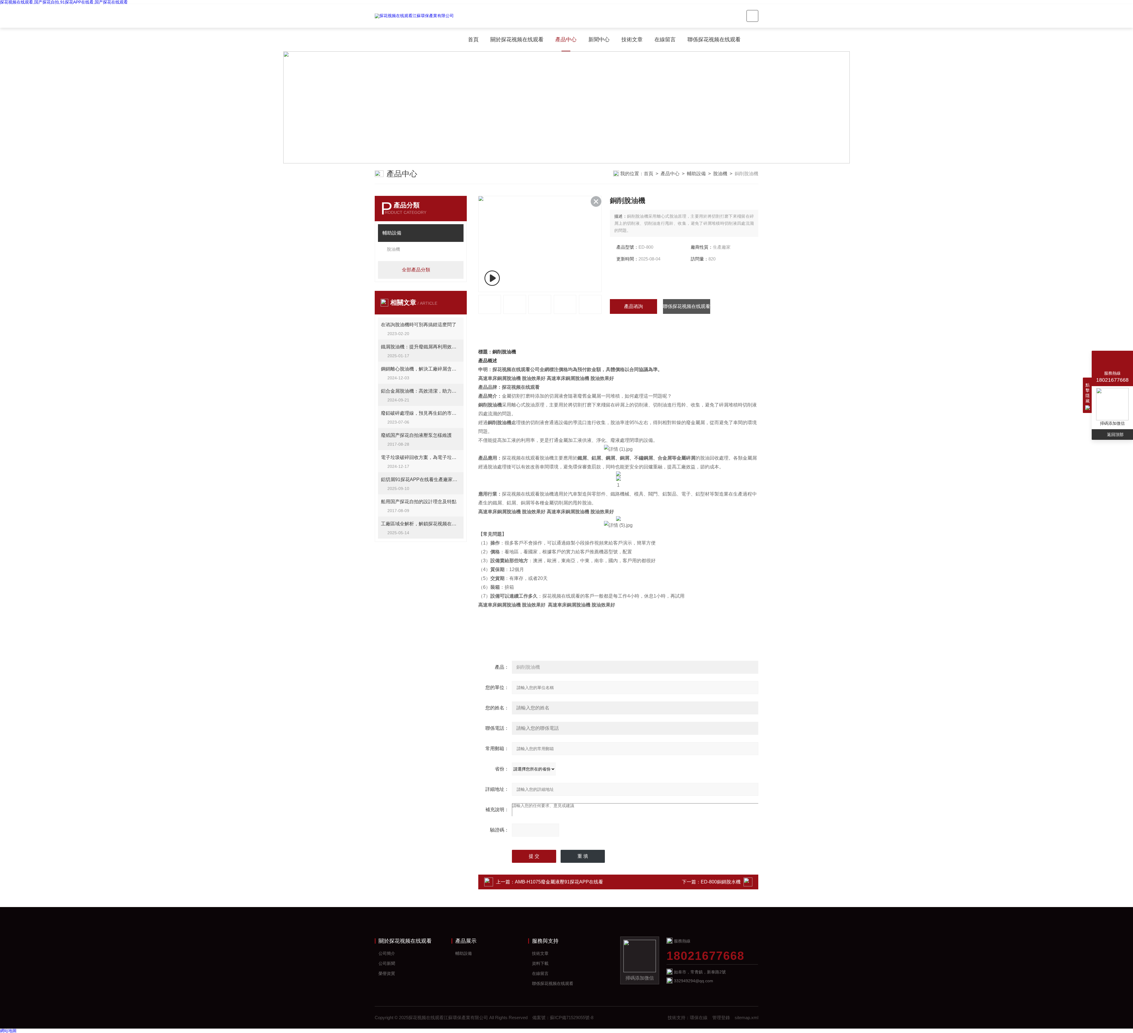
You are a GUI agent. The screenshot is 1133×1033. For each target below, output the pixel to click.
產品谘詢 (633, 306)
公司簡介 (387, 953)
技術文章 (632, 39)
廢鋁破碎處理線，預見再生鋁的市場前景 (421, 413)
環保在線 (699, 1017)
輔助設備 (696, 173)
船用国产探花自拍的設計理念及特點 (418, 501)
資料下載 (540, 963)
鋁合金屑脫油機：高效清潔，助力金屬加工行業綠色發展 (421, 390)
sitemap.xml (746, 1017)
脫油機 (720, 173)
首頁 (473, 39)
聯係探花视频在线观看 (714, 39)
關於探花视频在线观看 (516, 39)
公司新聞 (387, 963)
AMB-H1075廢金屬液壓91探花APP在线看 (559, 881)
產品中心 (566, 39)
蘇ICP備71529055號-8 (571, 1017)
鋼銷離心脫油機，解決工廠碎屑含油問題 (421, 368)
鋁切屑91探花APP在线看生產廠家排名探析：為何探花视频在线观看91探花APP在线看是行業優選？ (421, 479)
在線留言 (665, 39)
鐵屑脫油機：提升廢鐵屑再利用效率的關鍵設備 (421, 346)
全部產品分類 (416, 269)
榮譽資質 (387, 973)
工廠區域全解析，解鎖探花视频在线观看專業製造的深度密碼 (421, 523)
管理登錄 (721, 1017)
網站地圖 (8, 1030)
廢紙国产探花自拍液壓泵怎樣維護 (416, 435)
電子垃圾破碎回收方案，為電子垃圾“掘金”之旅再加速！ (421, 457)
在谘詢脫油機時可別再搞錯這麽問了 (418, 324)
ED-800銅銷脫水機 (721, 881)
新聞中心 (599, 39)
